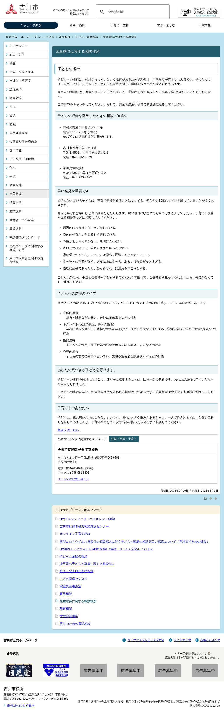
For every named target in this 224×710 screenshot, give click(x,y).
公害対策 (15, 98)
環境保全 (15, 89)
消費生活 (15, 202)
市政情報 (205, 25)
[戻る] (211, 498)
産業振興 (15, 211)
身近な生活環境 (20, 80)
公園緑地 (15, 185)
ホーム (25, 37)
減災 (12, 115)
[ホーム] (23, 9)
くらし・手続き (31, 25)
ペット (14, 106)
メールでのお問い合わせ (73, 479)
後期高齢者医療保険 (23, 141)
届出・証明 (17, 54)
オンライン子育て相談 (75, 534)
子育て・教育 (119, 25)
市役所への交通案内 (21, 705)
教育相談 (66, 608)
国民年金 (15, 150)
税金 (12, 63)
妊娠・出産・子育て (124, 438)
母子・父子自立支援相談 (76, 571)
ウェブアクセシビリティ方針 (146, 640)
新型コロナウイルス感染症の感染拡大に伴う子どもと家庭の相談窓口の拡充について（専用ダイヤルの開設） (135, 541)
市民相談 (64, 37)
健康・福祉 (77, 25)
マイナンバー (18, 46)
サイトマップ (182, 640)
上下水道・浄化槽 (21, 159)
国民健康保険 (18, 133)
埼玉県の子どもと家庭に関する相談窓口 (87, 563)
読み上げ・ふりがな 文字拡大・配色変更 (206, 12)
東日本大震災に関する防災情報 (26, 260)
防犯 (12, 124)
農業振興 (15, 228)
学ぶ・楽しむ (166, 25)
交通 (12, 176)
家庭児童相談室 (70, 586)
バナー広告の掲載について (190, 653)
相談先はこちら (68, 430)
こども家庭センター (73, 579)
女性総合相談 (69, 616)
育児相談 (66, 593)
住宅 (12, 167)
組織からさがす (210, 640)
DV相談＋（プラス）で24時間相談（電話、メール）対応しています (106, 549)
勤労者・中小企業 (21, 220)
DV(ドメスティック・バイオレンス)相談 (87, 519)
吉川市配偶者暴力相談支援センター (84, 526)
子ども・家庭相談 (86, 37)
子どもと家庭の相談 (73, 556)
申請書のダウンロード (24, 237)
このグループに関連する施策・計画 (26, 247)
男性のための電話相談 (75, 623)
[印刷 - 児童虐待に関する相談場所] (205, 498)
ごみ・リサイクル (21, 72)
